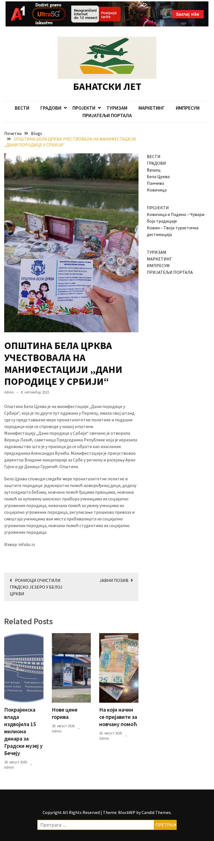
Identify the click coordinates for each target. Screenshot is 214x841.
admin (9, 392)
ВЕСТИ (22, 108)
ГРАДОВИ (50, 108)
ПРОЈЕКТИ (83, 108)
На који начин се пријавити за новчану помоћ (118, 716)
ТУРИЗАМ (116, 108)
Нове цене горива (64, 713)
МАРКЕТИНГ (151, 108)
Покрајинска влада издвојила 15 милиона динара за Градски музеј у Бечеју (23, 731)
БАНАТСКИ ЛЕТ (107, 86)
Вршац (153, 170)
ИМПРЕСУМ (188, 108)
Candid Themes (156, 812)
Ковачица (157, 190)
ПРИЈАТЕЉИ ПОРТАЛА (107, 115)
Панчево (155, 183)
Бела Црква (158, 176)
